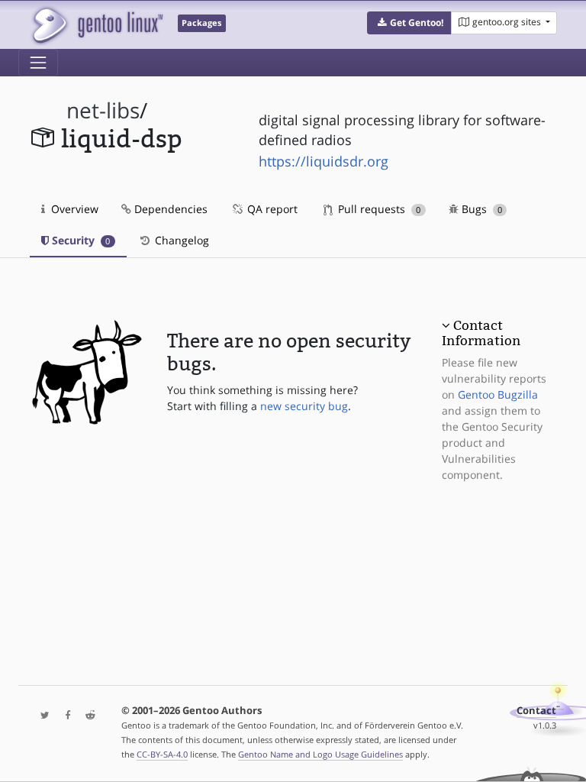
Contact (536, 710)
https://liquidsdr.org (323, 161)
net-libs (103, 110)
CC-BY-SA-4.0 (162, 754)
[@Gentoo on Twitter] (41, 716)
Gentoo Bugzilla (498, 394)
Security (79, 240)
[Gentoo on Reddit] (86, 716)
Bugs (480, 209)
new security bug (304, 406)
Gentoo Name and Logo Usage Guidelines (320, 754)
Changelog (180, 240)
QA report (271, 209)
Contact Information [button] (481, 333)
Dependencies (169, 209)
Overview (73, 209)
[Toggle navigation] (38, 62)
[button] (409, 22)
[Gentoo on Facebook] (64, 716)
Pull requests (377, 209)
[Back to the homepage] (96, 25)
